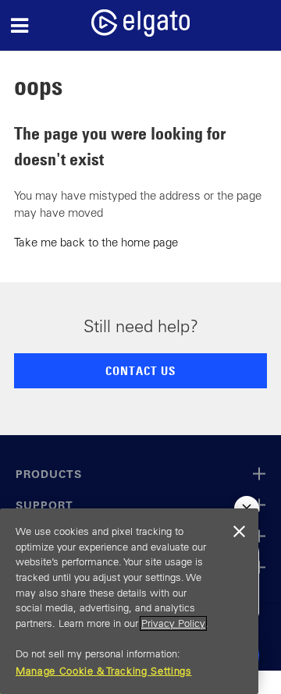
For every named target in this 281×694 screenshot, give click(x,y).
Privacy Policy (173, 623)
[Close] (239, 532)
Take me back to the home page (96, 242)
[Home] (140, 32)
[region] (129, 601)
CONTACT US (140, 370)
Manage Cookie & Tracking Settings (104, 671)
